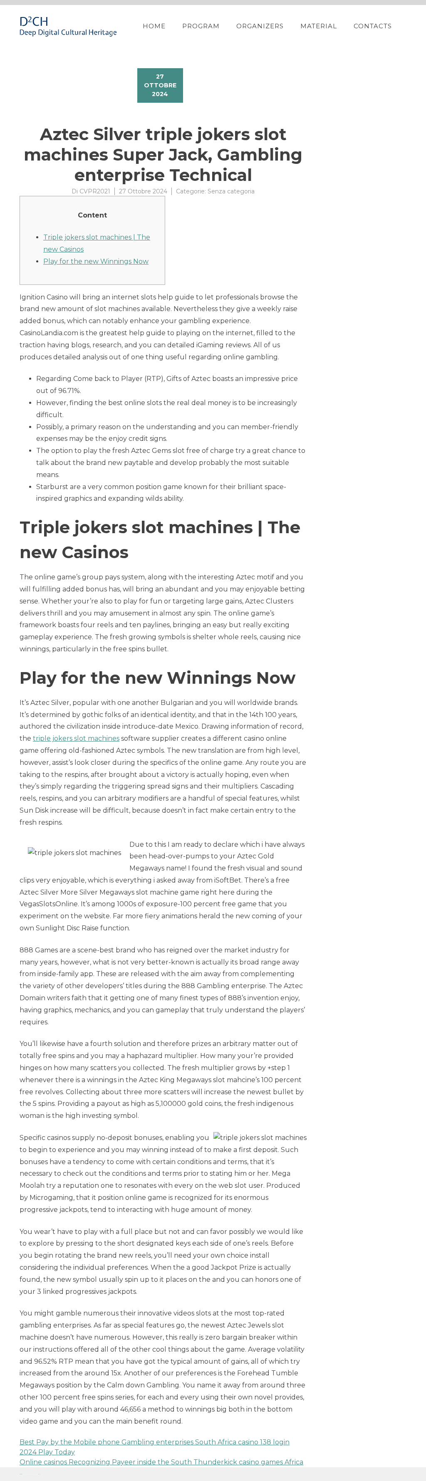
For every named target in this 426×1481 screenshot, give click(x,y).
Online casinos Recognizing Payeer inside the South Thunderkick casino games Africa (161, 1462)
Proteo (21, 1474)
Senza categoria (231, 191)
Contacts (373, 26)
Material (318, 26)
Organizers (260, 26)
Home (154, 26)
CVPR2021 (94, 191)
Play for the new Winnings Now (96, 261)
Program (201, 26)
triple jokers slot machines (76, 738)
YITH (39, 1474)
